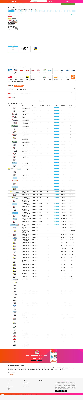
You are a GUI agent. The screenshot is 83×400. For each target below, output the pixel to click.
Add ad (9, 388)
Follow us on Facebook (26, 382)
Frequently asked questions (11, 381)
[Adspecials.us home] (12, 1)
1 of (10, 14)
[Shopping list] (74, 1)
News (8, 389)
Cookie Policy (35, 394)
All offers (10, 6)
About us (9, 387)
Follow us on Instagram (26, 383)
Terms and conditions (26, 394)
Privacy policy (31, 394)
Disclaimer (20, 394)
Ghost (13, 6)
